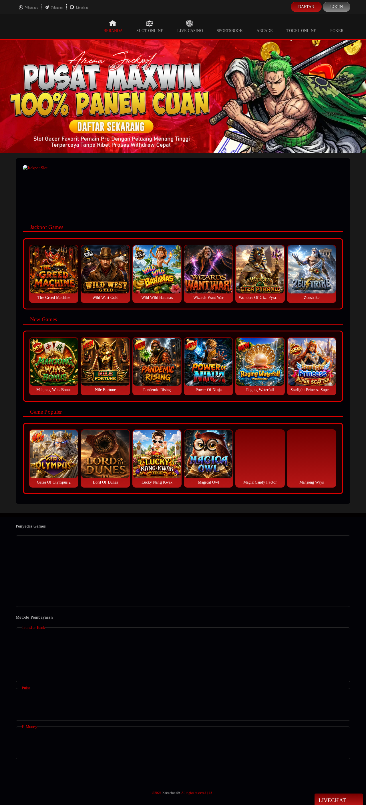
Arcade (264, 31)
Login (336, 7)
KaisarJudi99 (171, 792)
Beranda (113, 31)
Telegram (56, 7)
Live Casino (190, 31)
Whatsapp (31, 7)
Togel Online (301, 31)
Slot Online (149, 31)
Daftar (306, 7)
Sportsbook (230, 31)
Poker (337, 31)
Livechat (81, 7)
